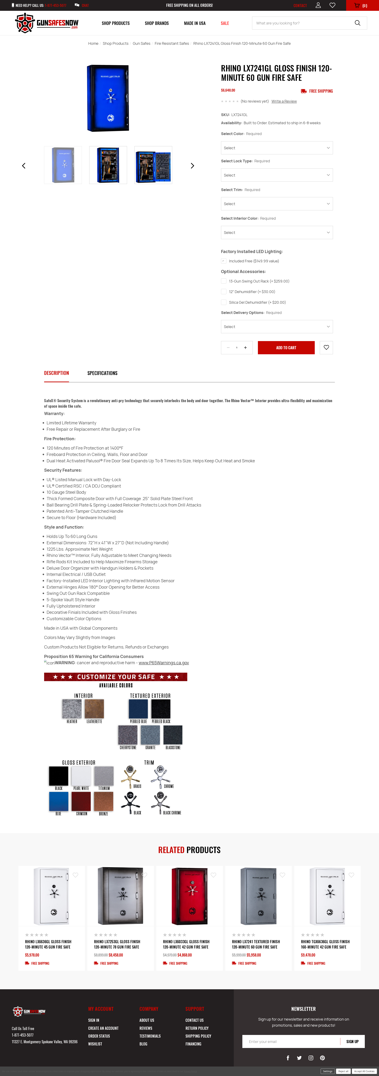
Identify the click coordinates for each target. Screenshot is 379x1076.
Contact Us (195, 1020)
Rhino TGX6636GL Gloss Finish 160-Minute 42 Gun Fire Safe (325, 944)
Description (56, 372)
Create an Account (103, 1028)
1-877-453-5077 (22, 1035)
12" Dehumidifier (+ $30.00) (252, 291)
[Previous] (23, 165)
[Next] (192, 165)
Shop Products (116, 23)
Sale (225, 23)
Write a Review (284, 101)
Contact (300, 5)
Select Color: (241, 133)
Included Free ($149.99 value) (254, 260)
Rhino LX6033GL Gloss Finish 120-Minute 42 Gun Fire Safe (186, 944)
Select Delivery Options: (251, 312)
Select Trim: (240, 189)
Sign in (93, 1020)
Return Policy (197, 1028)
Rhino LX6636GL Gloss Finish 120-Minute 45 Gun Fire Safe (48, 944)
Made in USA (195, 23)
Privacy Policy (190, 1071)
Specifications (102, 372)
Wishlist (95, 1044)
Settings (327, 1071)
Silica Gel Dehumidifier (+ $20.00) (257, 302)
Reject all (343, 1071)
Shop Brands (157, 23)
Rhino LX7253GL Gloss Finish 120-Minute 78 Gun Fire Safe (117, 944)
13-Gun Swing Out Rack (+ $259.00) (259, 281)
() (364, 5)
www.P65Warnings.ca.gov (164, 663)
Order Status (99, 1036)
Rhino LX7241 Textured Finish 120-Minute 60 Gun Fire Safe (256, 944)
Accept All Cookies (364, 1071)
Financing (193, 1044)
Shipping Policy (198, 1036)
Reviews (145, 1028)
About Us (146, 1020)
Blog (143, 1044)
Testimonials (150, 1036)
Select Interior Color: (248, 218)
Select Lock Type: (245, 160)
